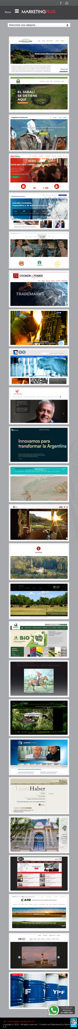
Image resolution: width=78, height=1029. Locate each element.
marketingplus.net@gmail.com (21, 1021)
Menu (8, 11)
